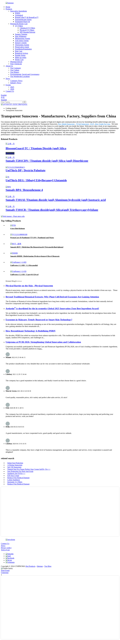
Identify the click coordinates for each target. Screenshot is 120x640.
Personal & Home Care (19, 24)
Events (8, 85)
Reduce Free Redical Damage (18, 478)
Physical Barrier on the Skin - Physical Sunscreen (29, 285)
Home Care (19, 60)
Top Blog (47, 566)
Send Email (5, 570)
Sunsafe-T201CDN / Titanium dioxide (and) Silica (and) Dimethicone (47, 160)
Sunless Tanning (21, 34)
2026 (12, 89)
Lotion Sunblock (13, 480)
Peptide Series (20, 55)
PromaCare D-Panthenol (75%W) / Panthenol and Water (32, 238)
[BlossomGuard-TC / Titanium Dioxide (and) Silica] (10, 144)
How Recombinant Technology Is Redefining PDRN (30, 331)
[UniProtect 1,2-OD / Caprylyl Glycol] (18, 271)
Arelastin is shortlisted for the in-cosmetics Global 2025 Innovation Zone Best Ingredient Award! (52, 308)
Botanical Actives (21, 53)
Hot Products (30, 566)
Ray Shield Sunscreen (66, 124)
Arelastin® (19, 15)
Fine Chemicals (16, 64)
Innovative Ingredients (18, 11)
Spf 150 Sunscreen (14, 467)
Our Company (15, 68)
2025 (12, 87)
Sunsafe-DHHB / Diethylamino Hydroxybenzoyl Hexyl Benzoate (35, 256)
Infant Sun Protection (15, 463)
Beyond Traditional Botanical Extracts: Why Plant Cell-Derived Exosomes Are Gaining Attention (52, 297)
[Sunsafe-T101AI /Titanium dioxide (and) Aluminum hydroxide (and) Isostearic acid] (10, 197)
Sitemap (40, 566)
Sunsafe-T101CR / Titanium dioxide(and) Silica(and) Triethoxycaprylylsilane (52, 209)
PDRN (17, 13)
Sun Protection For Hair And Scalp (20, 471)
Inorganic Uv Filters (14, 482)
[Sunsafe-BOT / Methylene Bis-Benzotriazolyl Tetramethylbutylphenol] (15, 244)
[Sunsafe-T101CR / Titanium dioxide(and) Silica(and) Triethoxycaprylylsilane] (10, 206)
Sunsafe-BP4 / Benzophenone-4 (24, 189)
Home (8, 7)
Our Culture (14, 70)
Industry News (15, 83)
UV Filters (19, 26)
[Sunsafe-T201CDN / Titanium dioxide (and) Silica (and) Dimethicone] (10, 157)
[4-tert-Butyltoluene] (13, 225)
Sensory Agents (21, 43)
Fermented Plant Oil (22, 22)
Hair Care (18, 51)
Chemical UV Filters (27, 28)
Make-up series (20, 57)
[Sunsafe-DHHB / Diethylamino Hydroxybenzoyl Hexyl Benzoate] (14, 253)
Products (9, 9)
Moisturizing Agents (22, 38)
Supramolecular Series (23, 20)
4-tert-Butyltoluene (17, 228)
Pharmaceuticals (16, 62)
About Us (9, 66)
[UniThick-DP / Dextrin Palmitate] (15, 167)
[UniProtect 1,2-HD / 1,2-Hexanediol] (18, 262)
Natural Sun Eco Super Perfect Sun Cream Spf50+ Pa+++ (28, 469)
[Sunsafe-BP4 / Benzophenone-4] (8, 187)
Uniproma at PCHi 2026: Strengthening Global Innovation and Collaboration (43, 342)
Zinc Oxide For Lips (102, 124)
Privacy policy (6, 548)
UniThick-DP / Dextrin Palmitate (25, 170)
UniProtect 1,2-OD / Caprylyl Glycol (24, 274)
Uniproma (4, 573)
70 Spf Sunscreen (82, 124)
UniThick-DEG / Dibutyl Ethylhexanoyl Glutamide (36, 180)
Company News (16, 81)
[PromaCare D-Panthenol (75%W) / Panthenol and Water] (18, 234)
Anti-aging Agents (22, 41)
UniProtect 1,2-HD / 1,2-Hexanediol (24, 265)
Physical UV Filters (27, 30)
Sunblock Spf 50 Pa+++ (16, 473)
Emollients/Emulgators (23, 49)
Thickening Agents (22, 45)
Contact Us (10, 91)
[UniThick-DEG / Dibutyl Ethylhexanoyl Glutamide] (7, 177)
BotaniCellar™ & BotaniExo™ (26, 17)
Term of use (5, 550)
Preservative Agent (22, 47)
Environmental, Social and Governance (24, 74)
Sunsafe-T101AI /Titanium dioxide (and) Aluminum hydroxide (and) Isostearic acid (56, 199)
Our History (14, 72)
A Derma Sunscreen (14, 465)
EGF (92, 124)
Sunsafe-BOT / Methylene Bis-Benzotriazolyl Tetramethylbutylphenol (36, 247)
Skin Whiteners (20, 36)
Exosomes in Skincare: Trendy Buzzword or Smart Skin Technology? (39, 319)
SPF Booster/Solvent (27, 32)
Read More (10, 153)
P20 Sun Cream (13, 476)
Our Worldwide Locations (20, 76)
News (8, 79)
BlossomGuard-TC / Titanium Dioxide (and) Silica (36, 148)
